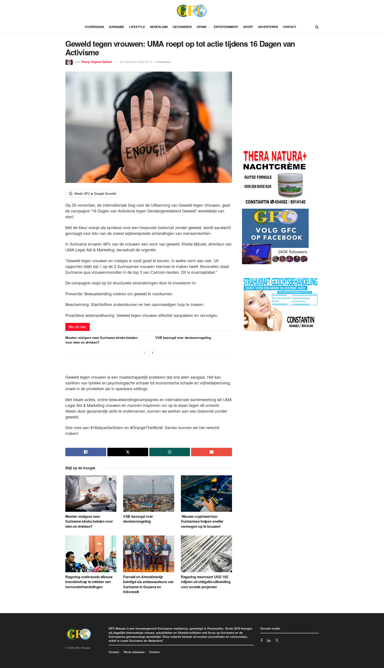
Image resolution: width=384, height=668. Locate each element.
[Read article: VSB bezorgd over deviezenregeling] (148, 493)
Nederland (159, 27)
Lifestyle (137, 27)
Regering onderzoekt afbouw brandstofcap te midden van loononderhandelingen (88, 581)
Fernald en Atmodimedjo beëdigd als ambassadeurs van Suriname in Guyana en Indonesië (148, 584)
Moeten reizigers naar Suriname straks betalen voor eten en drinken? (101, 340)
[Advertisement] (275, 111)
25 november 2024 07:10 (136, 62)
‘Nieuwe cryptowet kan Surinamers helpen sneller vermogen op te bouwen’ (202, 521)
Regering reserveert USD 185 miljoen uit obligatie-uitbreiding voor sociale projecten (205, 581)
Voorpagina (94, 27)
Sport (248, 27)
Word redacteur (134, 652)
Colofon (154, 652)
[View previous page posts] (144, 353)
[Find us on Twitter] (277, 640)
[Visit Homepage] (192, 10)
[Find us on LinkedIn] (268, 640)
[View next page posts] (152, 353)
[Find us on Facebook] (261, 640)
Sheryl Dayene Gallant (97, 62)
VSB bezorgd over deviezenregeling (183, 337)
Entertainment (226, 27)
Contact (289, 27)
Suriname (116, 27)
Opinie (202, 27)
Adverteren (268, 27)
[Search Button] (317, 26)
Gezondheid (182, 27)
